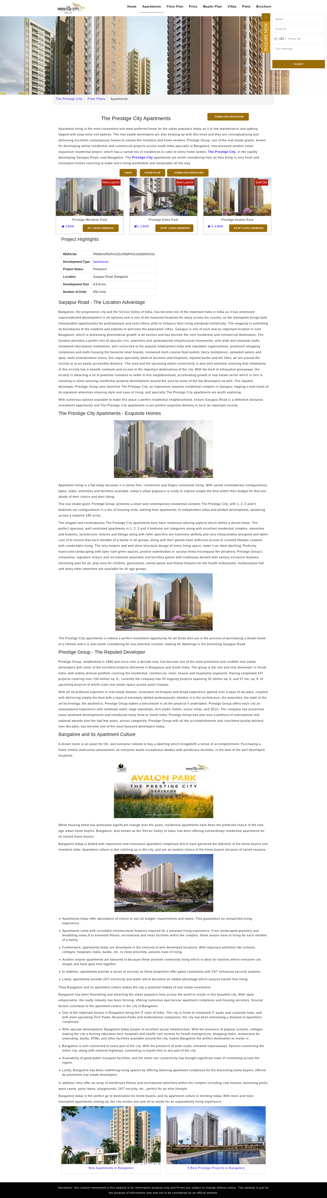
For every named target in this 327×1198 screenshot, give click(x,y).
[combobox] (279, 39)
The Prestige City (222, 151)
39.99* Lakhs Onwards (175, 228)
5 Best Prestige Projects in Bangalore (216, 1168)
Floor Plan (175, 6)
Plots (246, 6)
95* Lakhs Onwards (101, 228)
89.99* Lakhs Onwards (249, 228)
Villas (232, 6)
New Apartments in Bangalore (111, 1168)
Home (132, 6)
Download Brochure (229, 116)
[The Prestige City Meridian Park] (90, 196)
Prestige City (142, 157)
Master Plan (212, 6)
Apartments (151, 6)
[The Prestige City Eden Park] (163, 196)
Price (193, 6)
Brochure (263, 6)
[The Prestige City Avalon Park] (237, 196)
